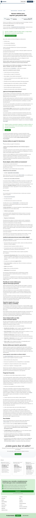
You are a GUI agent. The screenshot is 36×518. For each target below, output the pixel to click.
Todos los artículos (14, 10)
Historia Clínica (4, 505)
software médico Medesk (8, 356)
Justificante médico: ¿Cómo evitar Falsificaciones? (18, 466)
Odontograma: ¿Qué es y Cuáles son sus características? (5, 466)
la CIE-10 (13, 441)
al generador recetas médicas (13, 172)
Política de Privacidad (22, 508)
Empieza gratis (30, 1)
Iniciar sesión (23, 1)
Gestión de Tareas (4, 510)
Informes (3, 503)
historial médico (16, 202)
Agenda (3, 500)
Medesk (30, 392)
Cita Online (3, 498)
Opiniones (21, 501)
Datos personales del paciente (9, 196)
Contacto (20, 505)
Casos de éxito (20, 10)
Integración (3, 506)
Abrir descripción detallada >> (10, 35)
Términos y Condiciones (23, 506)
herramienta (13, 68)
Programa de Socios (22, 503)
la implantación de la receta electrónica (18, 27)
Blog (20, 498)
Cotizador (21, 500)
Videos (24, 10)
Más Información (25, 515)
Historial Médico (4, 501)
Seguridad (3, 508)
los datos (13, 180)
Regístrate (18, 515)
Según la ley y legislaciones (8, 239)
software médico (21, 175)
